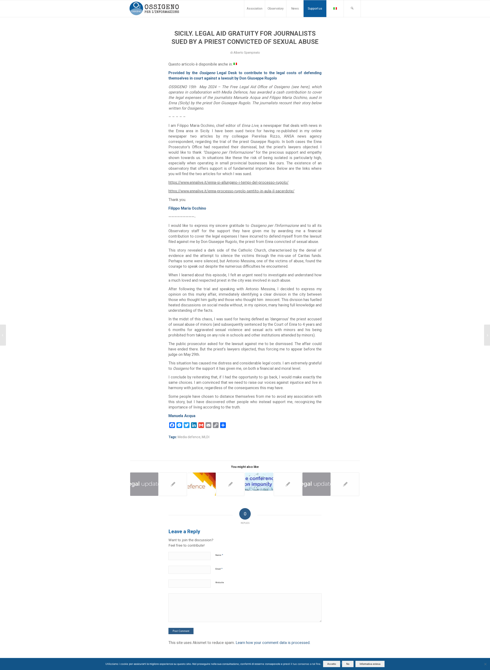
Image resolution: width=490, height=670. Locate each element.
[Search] (352, 8)
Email (218, 568)
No (347, 664)
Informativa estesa (370, 664)
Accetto (331, 664)
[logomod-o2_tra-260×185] (154, 8)
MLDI (205, 437)
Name (219, 555)
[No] (485, 664)
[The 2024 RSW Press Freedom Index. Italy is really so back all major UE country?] (3, 335)
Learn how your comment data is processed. (273, 642)
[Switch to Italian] (335, 8)
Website (219, 582)
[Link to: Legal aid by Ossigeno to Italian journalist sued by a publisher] (345, 484)
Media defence (189, 437)
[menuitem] (254, 8)
